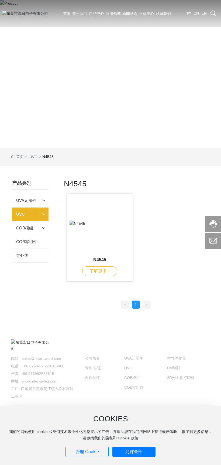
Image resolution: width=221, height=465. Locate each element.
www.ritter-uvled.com (39, 381)
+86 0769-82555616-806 (43, 366)
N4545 (99, 259)
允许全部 (134, 451)
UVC (33, 157)
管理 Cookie (87, 451)
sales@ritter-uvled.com (42, 358)
